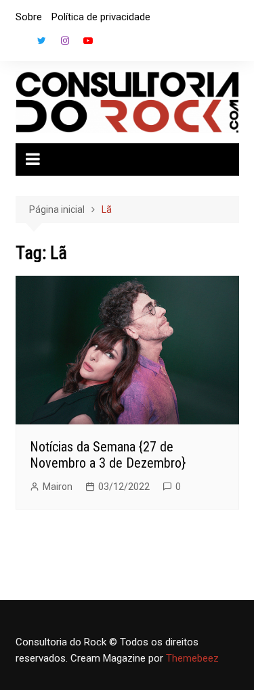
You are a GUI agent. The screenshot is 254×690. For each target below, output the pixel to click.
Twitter (42, 40)
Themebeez (192, 658)
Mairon (57, 486)
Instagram (65, 40)
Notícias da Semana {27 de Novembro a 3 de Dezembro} (108, 455)
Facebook (19, 44)
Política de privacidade (100, 17)
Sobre (29, 17)
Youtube (88, 40)
